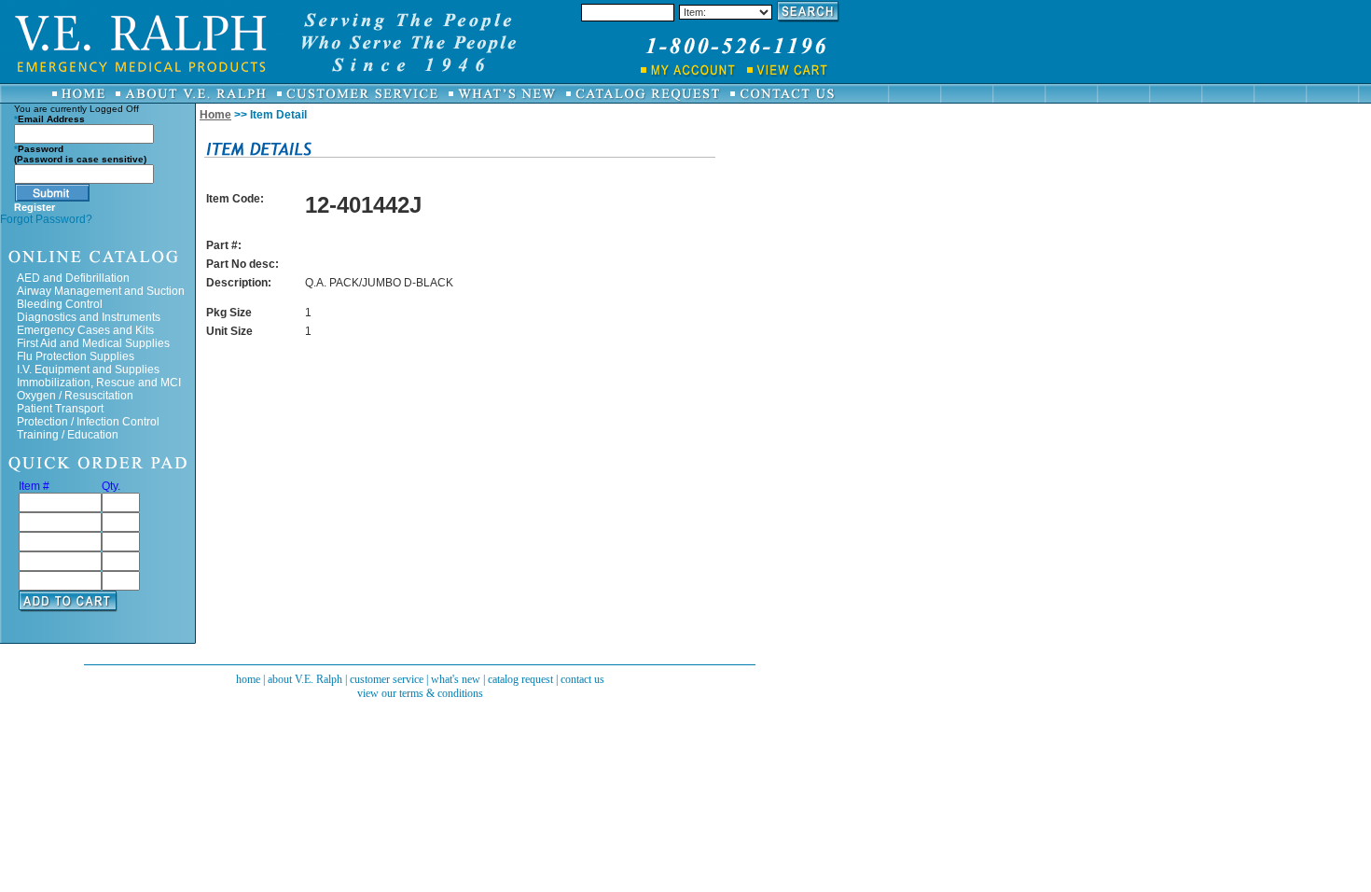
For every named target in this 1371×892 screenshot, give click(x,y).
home (248, 679)
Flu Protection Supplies (75, 356)
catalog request (520, 679)
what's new (455, 679)
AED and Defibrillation (73, 278)
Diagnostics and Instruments (88, 317)
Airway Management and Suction (101, 291)
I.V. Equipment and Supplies (88, 369)
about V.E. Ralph (305, 679)
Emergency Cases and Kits (85, 330)
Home (215, 114)
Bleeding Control (60, 304)
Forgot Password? (46, 219)
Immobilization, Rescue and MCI (99, 382)
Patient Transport (60, 408)
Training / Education (67, 434)
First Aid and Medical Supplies (93, 343)
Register (34, 207)
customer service (386, 679)
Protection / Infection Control (88, 421)
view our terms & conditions (420, 693)
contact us (582, 679)
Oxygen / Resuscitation (75, 395)
